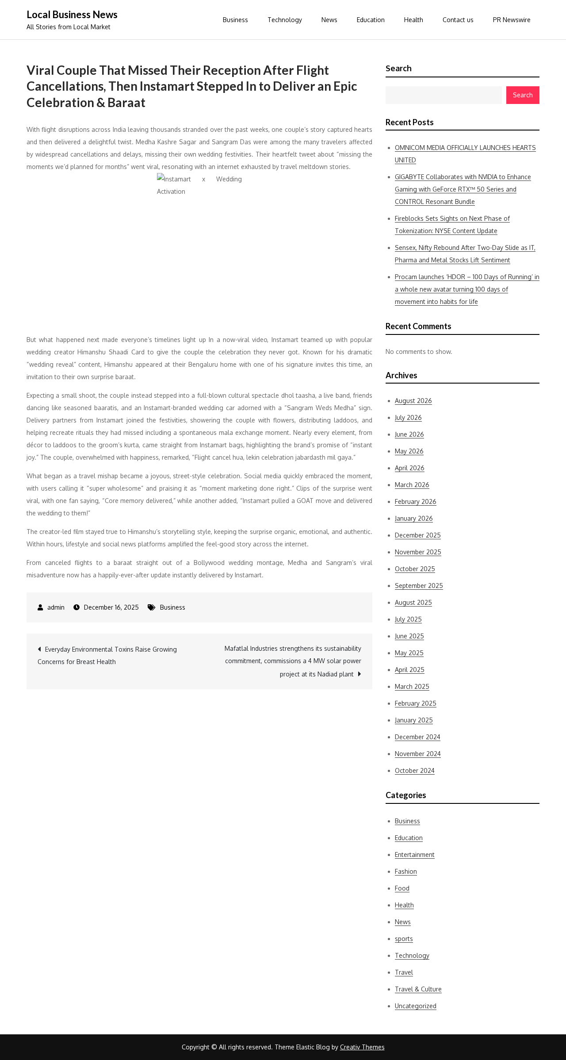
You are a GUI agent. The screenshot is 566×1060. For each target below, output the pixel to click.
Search (399, 68)
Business (235, 19)
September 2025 (419, 585)
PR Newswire (512, 19)
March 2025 (412, 686)
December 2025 (418, 535)
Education (371, 19)
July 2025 (408, 619)
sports (404, 938)
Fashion (406, 871)
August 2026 (413, 400)
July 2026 (408, 417)
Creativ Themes (362, 1047)
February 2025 (415, 703)
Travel (404, 972)
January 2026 (414, 518)
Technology (285, 19)
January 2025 (414, 720)
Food (402, 888)
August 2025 (413, 602)
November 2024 (418, 753)
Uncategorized (415, 1006)
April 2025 (409, 669)
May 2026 (409, 451)
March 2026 (412, 484)
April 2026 (409, 468)
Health (413, 19)
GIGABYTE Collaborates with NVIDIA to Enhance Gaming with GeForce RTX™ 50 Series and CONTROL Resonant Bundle (463, 189)
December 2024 (417, 737)
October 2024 (415, 770)
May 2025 (409, 653)
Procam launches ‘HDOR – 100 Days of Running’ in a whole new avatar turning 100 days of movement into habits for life (467, 289)
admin (56, 607)
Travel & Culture (418, 989)
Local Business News (72, 14)
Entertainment (415, 854)
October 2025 (415, 568)
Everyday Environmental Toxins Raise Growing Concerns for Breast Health (107, 655)
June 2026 (409, 434)
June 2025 (409, 636)
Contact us (458, 19)
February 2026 (415, 501)
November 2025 (418, 552)
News (329, 19)
